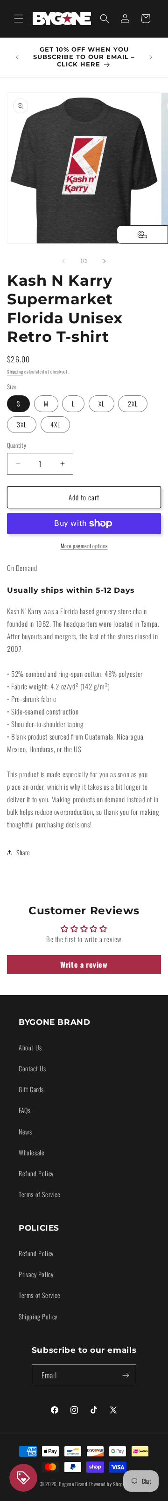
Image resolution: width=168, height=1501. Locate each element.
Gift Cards (31, 1089)
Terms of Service (40, 1194)
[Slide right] (104, 261)
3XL (22, 424)
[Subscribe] (125, 1375)
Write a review (83, 964)
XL (101, 403)
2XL (133, 403)
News (25, 1131)
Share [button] (23, 852)
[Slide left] (63, 261)
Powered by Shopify (109, 1484)
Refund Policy (36, 1173)
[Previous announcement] (17, 57)
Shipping (15, 371)
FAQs (24, 1110)
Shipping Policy (38, 1316)
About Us (30, 1047)
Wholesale (31, 1152)
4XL (55, 424)
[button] (18, 18)
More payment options (84, 546)
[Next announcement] (150, 57)
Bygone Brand (73, 1484)
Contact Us (32, 1068)
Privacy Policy (36, 1274)
